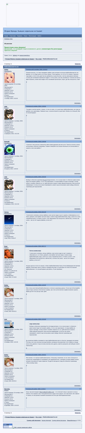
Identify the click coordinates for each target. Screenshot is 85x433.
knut (5, 319)
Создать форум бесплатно (59, 420)
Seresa (6, 212)
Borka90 (6, 141)
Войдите (15, 55)
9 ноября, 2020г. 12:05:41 (39, 389)
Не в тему (39, 59)
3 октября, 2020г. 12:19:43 (39, 319)
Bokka (6, 285)
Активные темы (8, 38)
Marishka (7, 389)
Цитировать (77, 103)
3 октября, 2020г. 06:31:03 (39, 212)
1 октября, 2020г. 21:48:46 (39, 141)
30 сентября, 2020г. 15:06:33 (39, 69)
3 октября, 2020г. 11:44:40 (39, 285)
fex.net (45, 179)
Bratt (5, 246)
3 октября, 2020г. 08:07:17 (39, 246)
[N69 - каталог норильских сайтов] (22, 427)
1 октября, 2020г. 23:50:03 (39, 176)
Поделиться (29, 69)
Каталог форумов (46, 420)
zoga (5, 106)
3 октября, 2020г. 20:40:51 (39, 354)
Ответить (78, 64)
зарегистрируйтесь (25, 55)
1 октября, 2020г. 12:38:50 (39, 106)
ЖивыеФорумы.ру (72, 420)
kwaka (6, 69)
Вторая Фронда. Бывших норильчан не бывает (19, 59)
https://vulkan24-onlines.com (47, 392)
